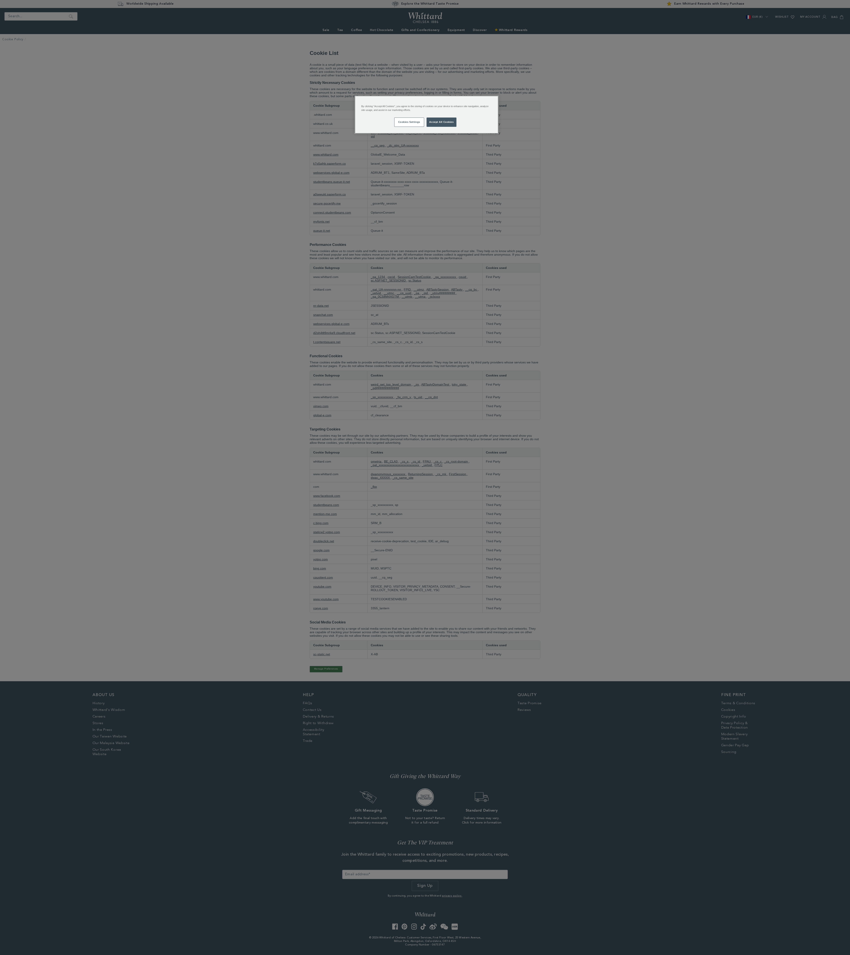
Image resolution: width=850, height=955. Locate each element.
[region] (426, 115)
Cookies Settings (409, 122)
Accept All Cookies (441, 122)
